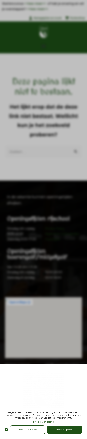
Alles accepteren (64, 429)
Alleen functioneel (27, 429)
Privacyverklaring (43, 421)
